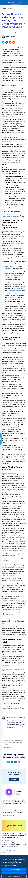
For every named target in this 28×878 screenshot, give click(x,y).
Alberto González (7, 849)
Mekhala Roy (10, 36)
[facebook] (6, 42)
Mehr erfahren (15, 4)
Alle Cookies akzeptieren (14, 869)
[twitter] (3, 42)
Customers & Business (8, 32)
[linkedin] (10, 42)
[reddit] (13, 42)
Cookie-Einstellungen (14, 876)
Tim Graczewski (7, 852)
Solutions (19, 32)
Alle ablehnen (14, 873)
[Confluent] (7, 8)
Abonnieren (14, 779)
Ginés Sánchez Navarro (9, 850)
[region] (14, 866)
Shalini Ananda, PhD (8, 815)
